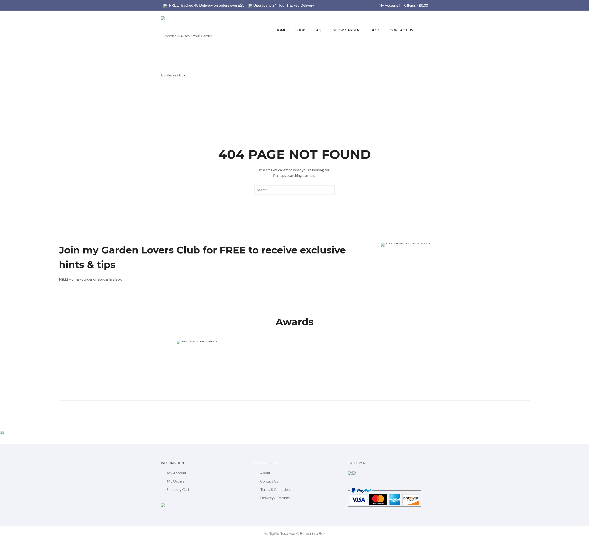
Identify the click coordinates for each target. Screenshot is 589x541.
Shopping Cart (178, 489)
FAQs (319, 30)
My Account (388, 5)
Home (281, 30)
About (265, 473)
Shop (300, 30)
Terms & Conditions (275, 489)
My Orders (175, 481)
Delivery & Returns (275, 497)
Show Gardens (347, 30)
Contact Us (401, 30)
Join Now (74, 295)
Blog (376, 30)
